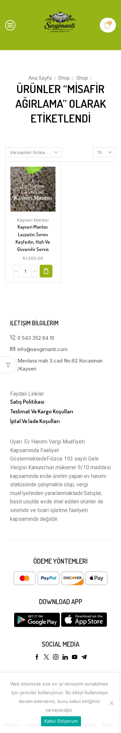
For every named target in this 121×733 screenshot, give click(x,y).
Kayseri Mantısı (33, 220)
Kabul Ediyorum (61, 721)
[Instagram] (55, 657)
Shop (64, 78)
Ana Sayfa (40, 78)
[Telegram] (84, 657)
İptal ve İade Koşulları (35, 420)
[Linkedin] (65, 657)
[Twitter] (46, 657)
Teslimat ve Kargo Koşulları (41, 411)
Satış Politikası (27, 401)
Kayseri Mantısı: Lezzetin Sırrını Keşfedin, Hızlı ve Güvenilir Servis (32, 238)
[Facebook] (37, 657)
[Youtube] (74, 657)
